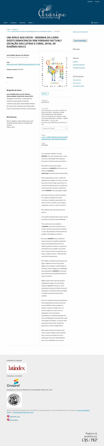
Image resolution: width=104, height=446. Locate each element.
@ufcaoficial (14, 420)
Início (8, 29)
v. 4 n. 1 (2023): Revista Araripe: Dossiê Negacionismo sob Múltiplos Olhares (29, 31)
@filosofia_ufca (15, 416)
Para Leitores (77, 80)
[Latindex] (17, 372)
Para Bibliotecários (78, 86)
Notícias (22, 23)
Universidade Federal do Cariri (23, 412)
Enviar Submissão (80, 40)
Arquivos (13, 23)
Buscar (95, 23)
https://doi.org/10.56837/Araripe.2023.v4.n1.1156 (23, 64)
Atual (5, 23)
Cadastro (90, 1)
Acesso (97, 1)
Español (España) (78, 65)
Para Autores (77, 83)
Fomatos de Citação (49, 128)
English (75, 62)
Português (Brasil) (79, 68)
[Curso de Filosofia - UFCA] (14, 407)
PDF (45, 93)
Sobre (30, 23)
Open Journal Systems (80, 32)
